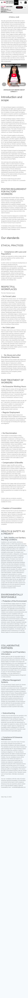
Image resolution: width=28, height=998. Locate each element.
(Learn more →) (4, 11)
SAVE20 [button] (19, 7)
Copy (25, 7)
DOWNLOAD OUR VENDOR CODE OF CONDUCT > (14, 90)
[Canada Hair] (10, 2)
